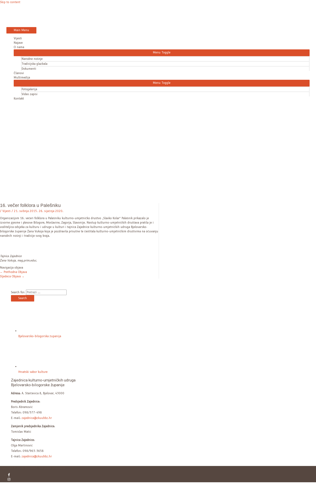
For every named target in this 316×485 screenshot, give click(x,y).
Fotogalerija (29, 89)
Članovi (19, 73)
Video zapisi (29, 94)
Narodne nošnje (32, 59)
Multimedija (22, 77)
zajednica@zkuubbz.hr (37, 418)
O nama (19, 47)
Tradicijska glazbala (34, 63)
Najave (18, 42)
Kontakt (19, 98)
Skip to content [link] (10, 2)
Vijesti (18, 38)
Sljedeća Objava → (12, 276)
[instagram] (9, 480)
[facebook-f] (9, 475)
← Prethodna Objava (13, 272)
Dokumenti (29, 68)
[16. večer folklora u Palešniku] (8, 251)
